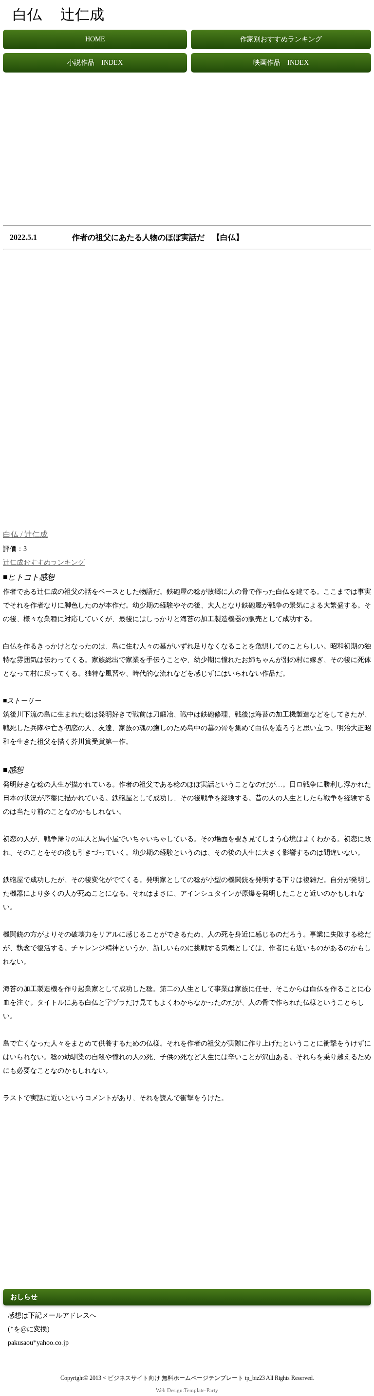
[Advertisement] (187, 154)
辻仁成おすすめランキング (44, 562)
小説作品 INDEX (95, 62)
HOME (95, 39)
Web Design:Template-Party (187, 1390)
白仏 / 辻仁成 (25, 534)
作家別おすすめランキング (281, 39)
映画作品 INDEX (281, 62)
